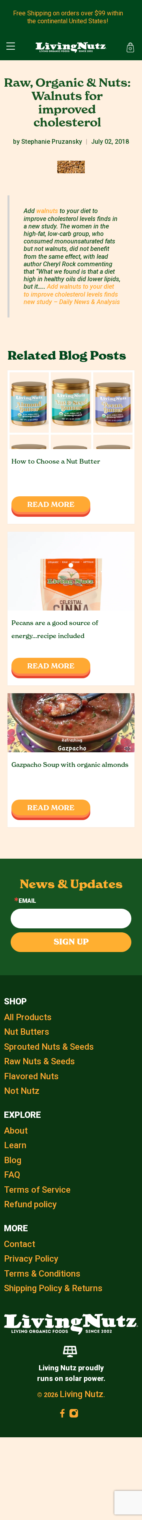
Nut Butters (26, 1032)
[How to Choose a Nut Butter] (71, 409)
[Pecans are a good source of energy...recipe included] (71, 571)
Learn (15, 1145)
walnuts (47, 211)
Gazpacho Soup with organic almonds (70, 764)
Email (27, 901)
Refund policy (30, 1204)
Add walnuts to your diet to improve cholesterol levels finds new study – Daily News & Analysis (72, 294)
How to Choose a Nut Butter (55, 461)
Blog (12, 1160)
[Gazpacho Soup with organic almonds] (71, 722)
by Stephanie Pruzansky (47, 141)
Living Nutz (81, 1394)
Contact (19, 1244)
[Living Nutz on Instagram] (73, 1415)
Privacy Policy (31, 1259)
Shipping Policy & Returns (53, 1288)
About (16, 1131)
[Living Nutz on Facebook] (62, 1415)
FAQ (12, 1175)
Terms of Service (37, 1190)
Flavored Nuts (31, 1076)
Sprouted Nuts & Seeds (49, 1047)
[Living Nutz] (71, 47)
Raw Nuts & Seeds (39, 1061)
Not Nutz (21, 1091)
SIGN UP (71, 942)
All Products (28, 1017)
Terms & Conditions (42, 1274)
